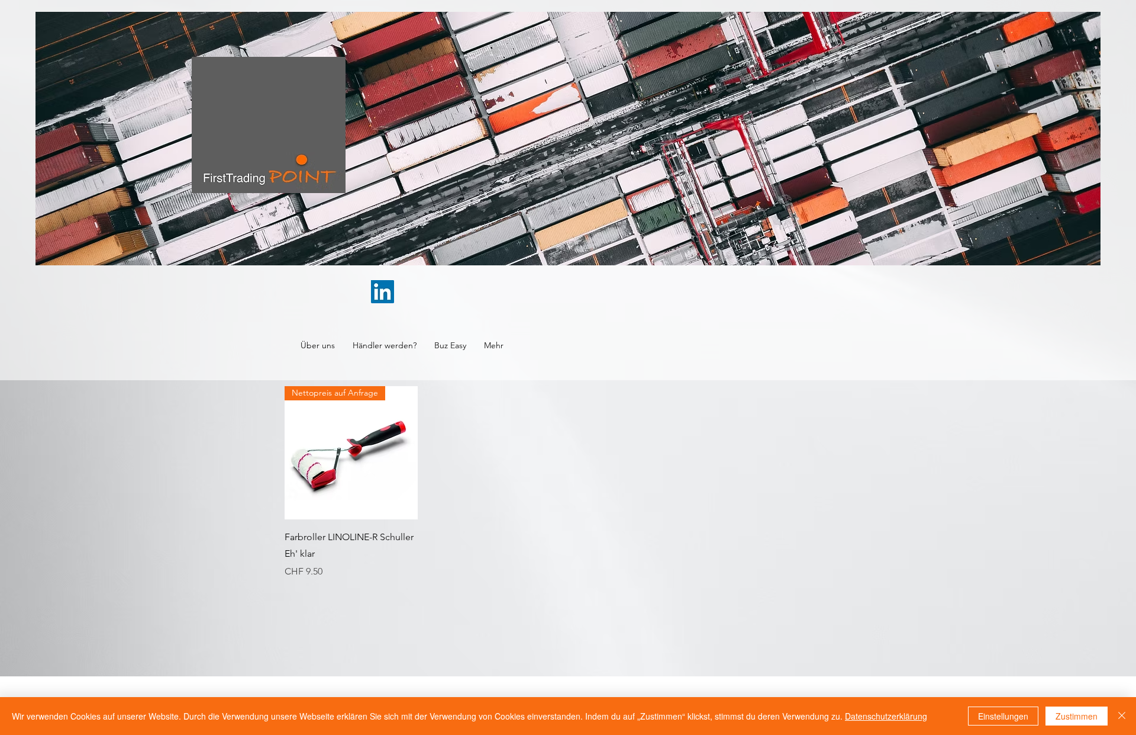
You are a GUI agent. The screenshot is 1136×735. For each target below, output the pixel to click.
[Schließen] (1122, 716)
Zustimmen (1077, 716)
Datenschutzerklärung (886, 716)
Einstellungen (1003, 716)
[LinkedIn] (382, 291)
